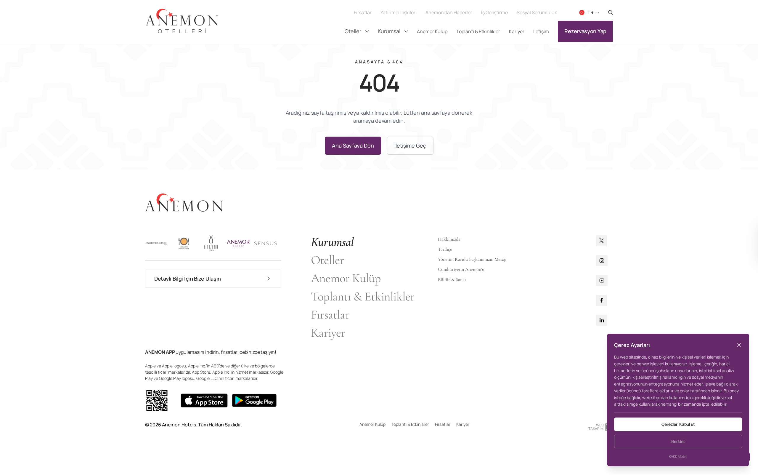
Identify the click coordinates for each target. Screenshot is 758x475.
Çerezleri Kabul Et (678, 424)
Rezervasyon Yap (585, 31)
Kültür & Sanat (452, 279)
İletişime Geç (410, 145)
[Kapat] (739, 345)
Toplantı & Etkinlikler (478, 31)
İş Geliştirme (494, 12)
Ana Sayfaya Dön (353, 145)
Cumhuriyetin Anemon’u (461, 269)
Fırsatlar (363, 12)
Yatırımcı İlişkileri (398, 12)
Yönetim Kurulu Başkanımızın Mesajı (472, 259)
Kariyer (516, 31)
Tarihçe (445, 249)
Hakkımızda (449, 239)
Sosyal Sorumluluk (537, 12)
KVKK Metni (678, 456)
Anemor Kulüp (432, 31)
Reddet (678, 441)
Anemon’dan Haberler (448, 12)
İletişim (541, 31)
